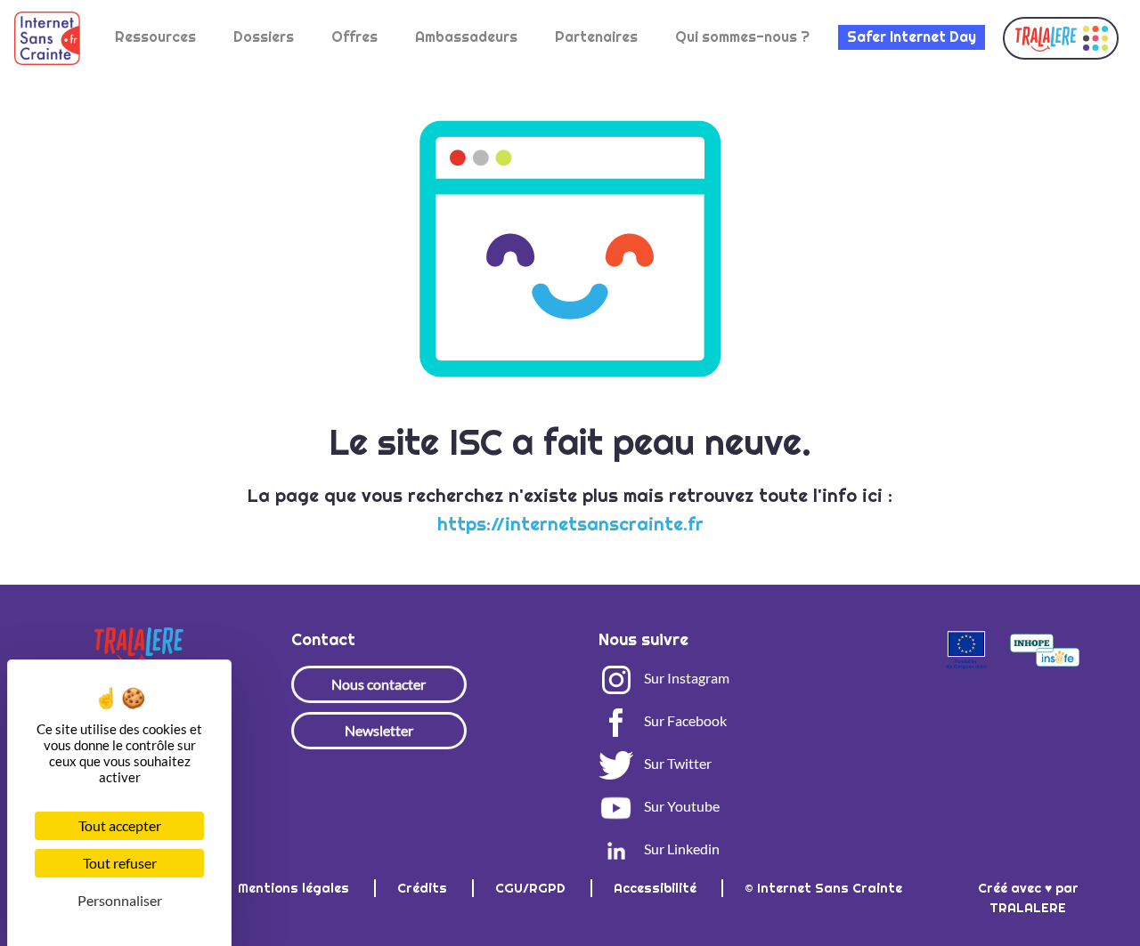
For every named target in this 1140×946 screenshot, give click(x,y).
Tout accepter (119, 825)
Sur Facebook (684, 720)
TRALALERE (1027, 908)
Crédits (424, 888)
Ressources (155, 37)
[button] (1061, 38)
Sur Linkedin (680, 848)
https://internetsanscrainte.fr (570, 524)
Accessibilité (657, 888)
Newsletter (379, 730)
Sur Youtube (680, 805)
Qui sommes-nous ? (742, 37)
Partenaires (596, 37)
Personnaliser (119, 900)
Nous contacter (378, 683)
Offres (354, 37)
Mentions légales (295, 888)
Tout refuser (120, 862)
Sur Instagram (685, 677)
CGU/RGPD (532, 888)
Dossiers (263, 37)
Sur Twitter (676, 763)
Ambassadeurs (466, 37)
